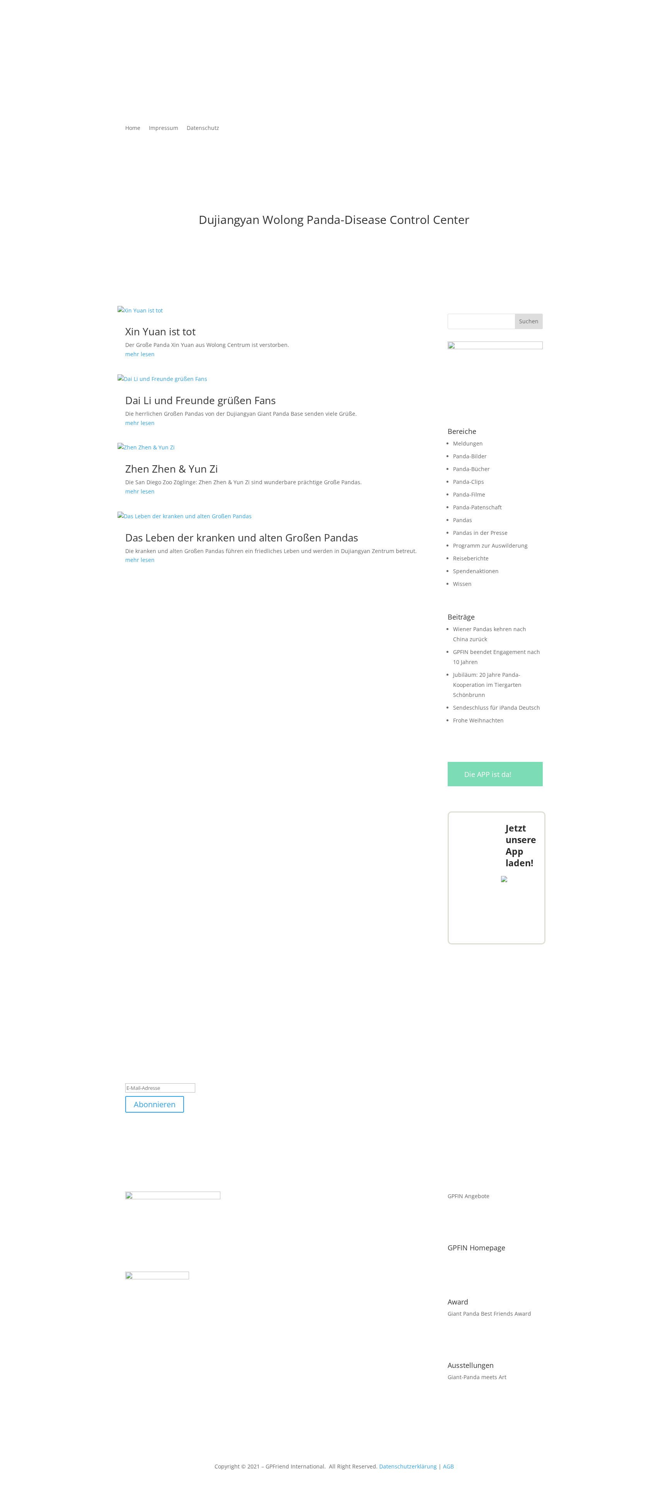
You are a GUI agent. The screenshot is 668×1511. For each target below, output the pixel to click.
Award (458, 1301)
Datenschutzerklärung (408, 1466)
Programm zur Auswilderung (490, 545)
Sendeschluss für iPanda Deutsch (496, 707)
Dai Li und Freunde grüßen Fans (200, 400)
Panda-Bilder (470, 456)
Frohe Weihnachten (478, 720)
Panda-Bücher (471, 469)
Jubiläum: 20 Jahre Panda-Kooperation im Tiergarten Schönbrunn (487, 684)
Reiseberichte (471, 558)
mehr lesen (140, 354)
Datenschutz (203, 128)
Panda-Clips (468, 481)
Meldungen (468, 443)
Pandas (462, 520)
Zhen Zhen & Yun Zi (171, 469)
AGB (448, 1466)
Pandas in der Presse (480, 532)
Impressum (163, 128)
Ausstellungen (471, 1365)
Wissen (462, 583)
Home (132, 128)
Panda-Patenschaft (477, 507)
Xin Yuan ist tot (160, 331)
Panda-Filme (469, 494)
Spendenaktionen (476, 571)
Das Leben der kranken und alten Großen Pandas (241, 538)
